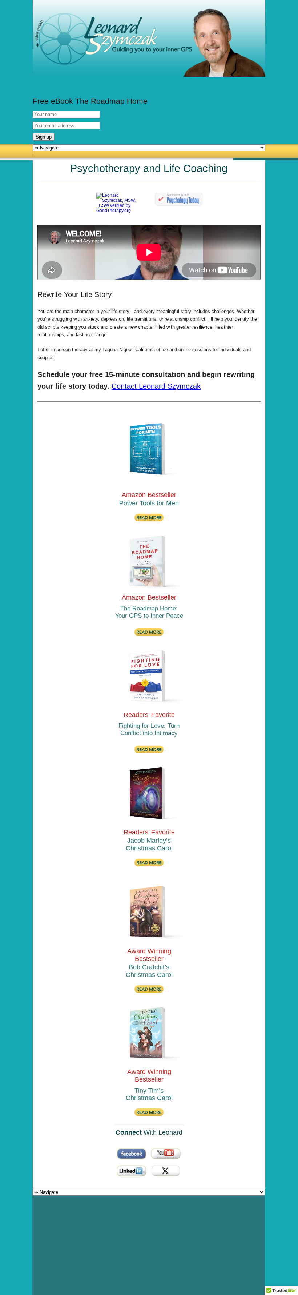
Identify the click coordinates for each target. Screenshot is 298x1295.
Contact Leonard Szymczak (156, 386)
